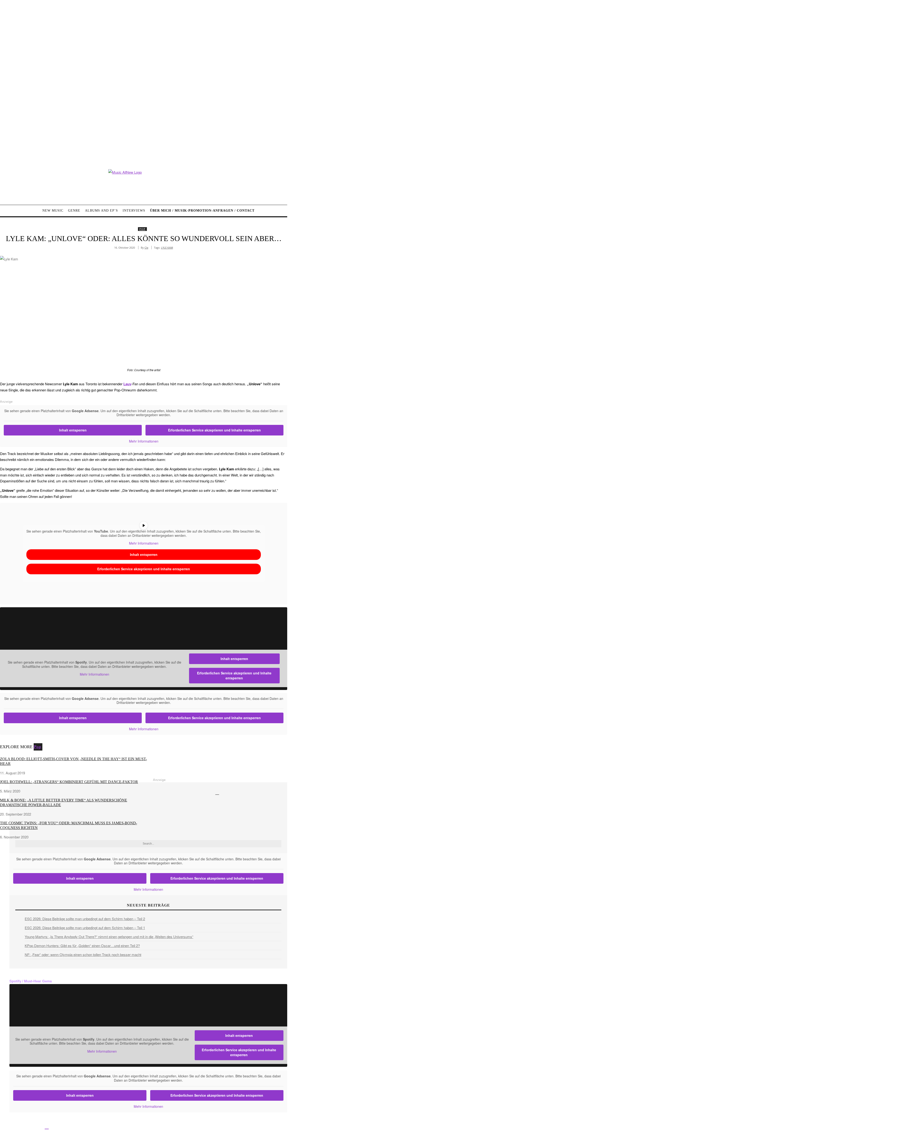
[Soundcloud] (36, 1126)
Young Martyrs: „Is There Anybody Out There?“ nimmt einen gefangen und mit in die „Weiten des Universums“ (109, 936)
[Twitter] (15, 1126)
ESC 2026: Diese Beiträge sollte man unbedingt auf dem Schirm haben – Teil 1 (85, 927)
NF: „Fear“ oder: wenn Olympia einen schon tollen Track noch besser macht (83, 954)
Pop (142, 229)
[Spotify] (47, 1126)
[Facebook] (4, 1126)
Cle (146, 247)
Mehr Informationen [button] (143, 441)
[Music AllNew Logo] (143, 183)
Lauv (127, 383)
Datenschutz (176, 1127)
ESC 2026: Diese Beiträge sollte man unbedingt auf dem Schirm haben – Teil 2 (85, 918)
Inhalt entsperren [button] (73, 430)
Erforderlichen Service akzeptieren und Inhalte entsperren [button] (214, 430)
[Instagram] (25, 1126)
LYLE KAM (167, 247)
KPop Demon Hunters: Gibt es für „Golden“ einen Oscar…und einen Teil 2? (82, 945)
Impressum (155, 1127)
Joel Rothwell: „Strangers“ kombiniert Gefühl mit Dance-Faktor (69, 782)
